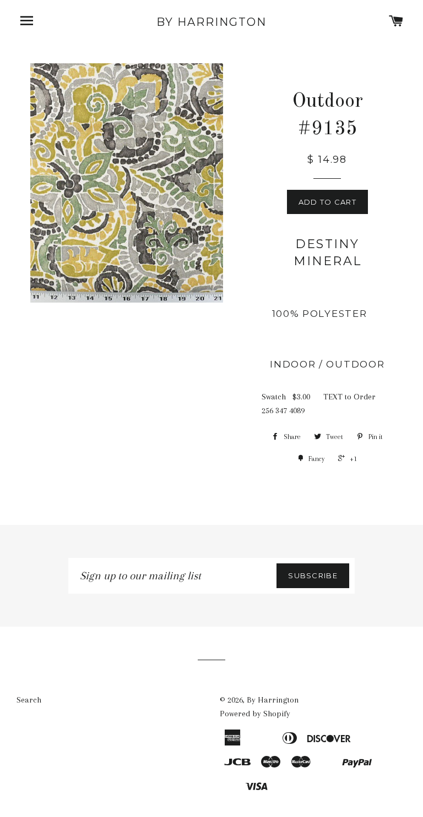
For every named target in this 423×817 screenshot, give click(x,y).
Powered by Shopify (255, 714)
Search (29, 700)
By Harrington (211, 22)
